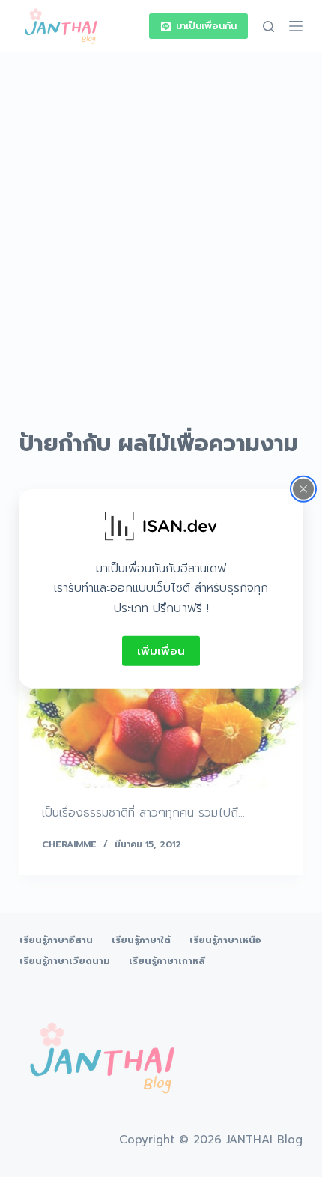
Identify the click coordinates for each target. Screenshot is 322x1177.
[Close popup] (303, 488)
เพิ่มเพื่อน (161, 650)
